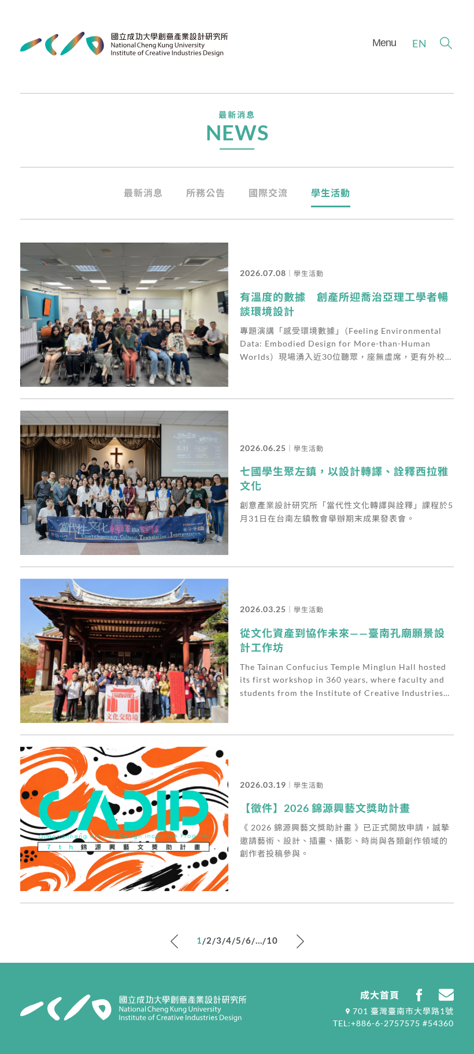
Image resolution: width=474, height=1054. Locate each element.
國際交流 (268, 192)
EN (419, 43)
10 (272, 940)
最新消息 (143, 192)
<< (174, 941)
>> (300, 941)
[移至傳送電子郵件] (446, 995)
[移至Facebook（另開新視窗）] (419, 995)
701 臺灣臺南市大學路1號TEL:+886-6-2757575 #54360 (393, 1017)
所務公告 (205, 192)
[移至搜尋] (446, 43)
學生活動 (330, 192)
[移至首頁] (124, 44)
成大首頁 (379, 994)
